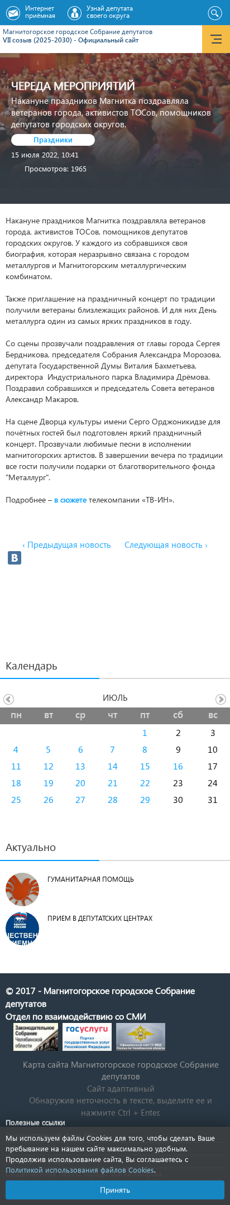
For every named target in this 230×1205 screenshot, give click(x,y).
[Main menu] (216, 39)
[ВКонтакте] (14, 558)
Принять (115, 1189)
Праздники (53, 139)
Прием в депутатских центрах (99, 918)
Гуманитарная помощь (90, 879)
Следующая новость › (166, 544)
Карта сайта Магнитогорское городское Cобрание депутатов (121, 1070)
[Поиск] (214, 13)
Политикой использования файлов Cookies (80, 1169)
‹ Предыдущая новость (66, 544)
